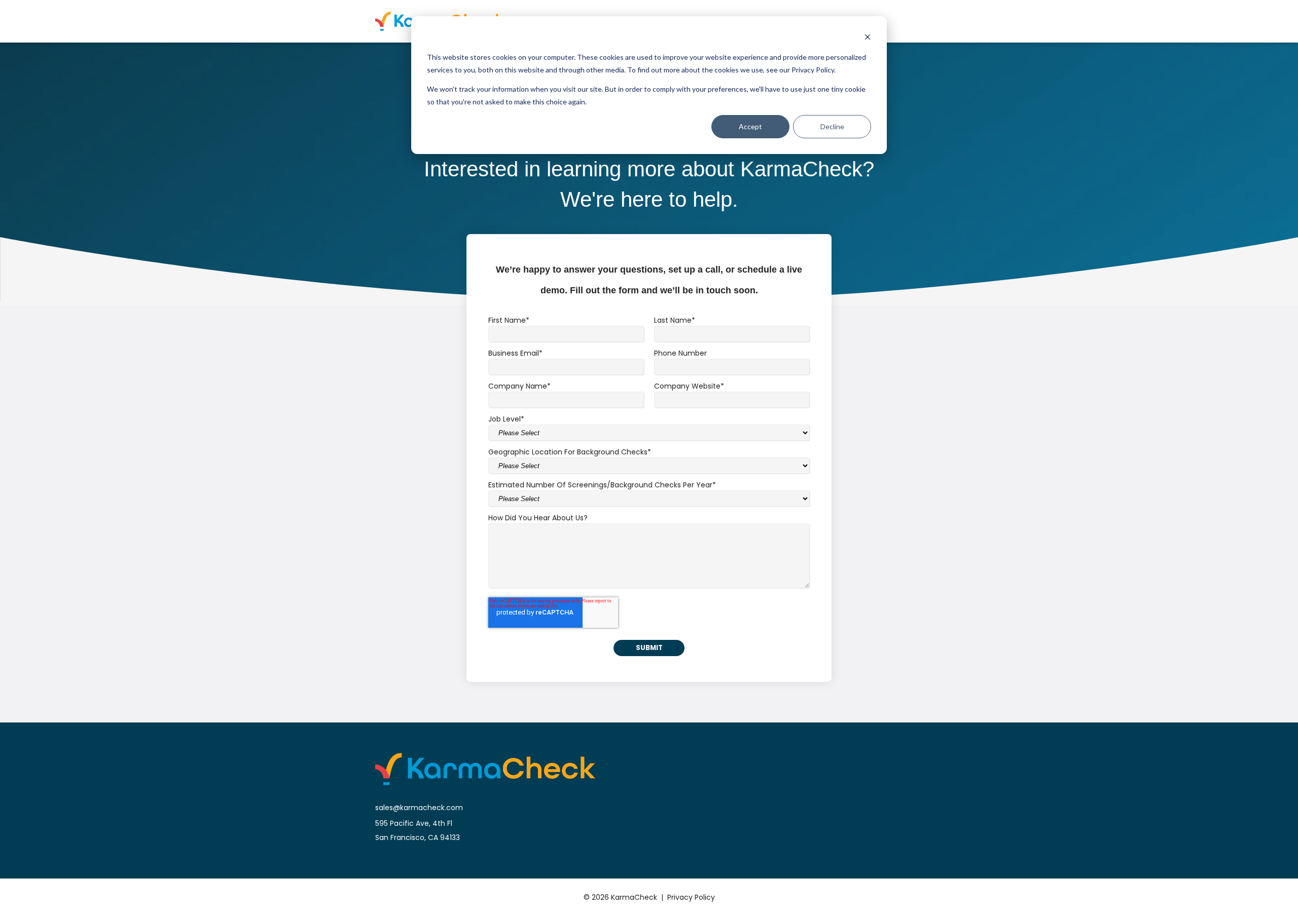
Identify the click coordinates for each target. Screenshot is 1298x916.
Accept (750, 126)
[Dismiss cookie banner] (867, 38)
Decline (832, 126)
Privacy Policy (691, 897)
